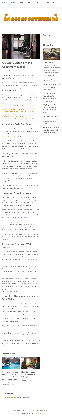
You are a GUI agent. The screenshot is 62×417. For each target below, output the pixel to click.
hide (21, 105)
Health (21, 2)
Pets (37, 2)
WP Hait (38, 413)
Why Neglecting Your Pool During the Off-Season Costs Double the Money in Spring (10, 375)
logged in (13, 398)
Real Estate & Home (45, 3)
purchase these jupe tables (26, 222)
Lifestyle (29, 2)
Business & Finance (12, 3)
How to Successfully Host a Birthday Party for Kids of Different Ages (51, 87)
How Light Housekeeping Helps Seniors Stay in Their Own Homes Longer (51, 130)
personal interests (7, 136)
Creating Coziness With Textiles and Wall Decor (18, 112)
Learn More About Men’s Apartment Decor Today (18, 119)
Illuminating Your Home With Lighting (15, 116)
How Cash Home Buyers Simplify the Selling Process (29, 374)
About (4, 2)
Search (46, 35)
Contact (54, 2)
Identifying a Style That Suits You (13, 109)
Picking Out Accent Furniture (12, 114)
